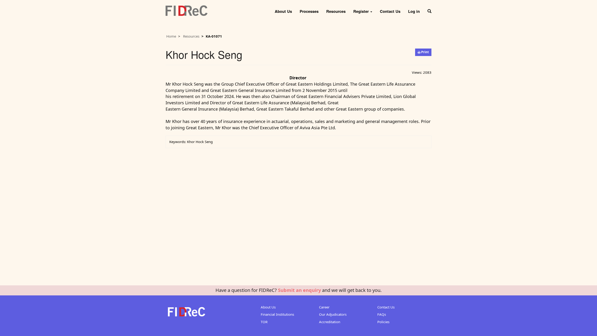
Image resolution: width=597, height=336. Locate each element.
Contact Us (386, 307)
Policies (383, 321)
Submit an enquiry (299, 290)
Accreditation (329, 321)
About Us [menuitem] (283, 11)
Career (324, 307)
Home (171, 36)
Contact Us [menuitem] (390, 11)
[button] (429, 9)
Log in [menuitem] (414, 11)
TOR (264, 321)
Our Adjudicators (333, 314)
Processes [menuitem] (309, 11)
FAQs (381, 314)
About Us (268, 307)
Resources (191, 36)
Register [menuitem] (361, 11)
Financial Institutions (277, 314)
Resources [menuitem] (336, 11)
